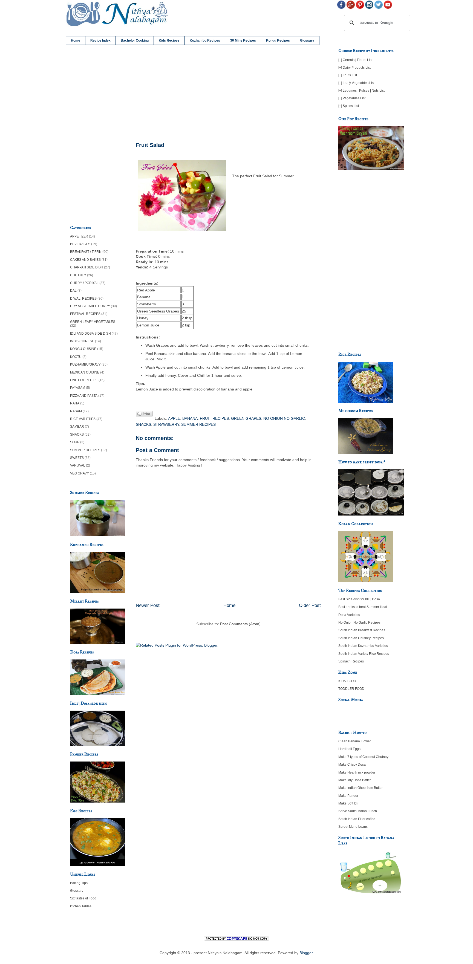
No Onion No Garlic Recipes (359, 622)
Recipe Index (100, 40)
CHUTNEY (78, 275)
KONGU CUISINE (83, 349)
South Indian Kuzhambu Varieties (363, 646)
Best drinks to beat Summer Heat (362, 607)
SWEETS (77, 458)
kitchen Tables (80, 906)
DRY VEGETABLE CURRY (90, 306)
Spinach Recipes (351, 661)
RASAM (76, 411)
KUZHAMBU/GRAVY (85, 364)
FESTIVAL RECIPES (85, 314)
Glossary (307, 40)
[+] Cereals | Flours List (355, 60)
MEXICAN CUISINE (84, 372)
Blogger (306, 953)
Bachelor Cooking (135, 40)
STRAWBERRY (166, 424)
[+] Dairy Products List (354, 68)
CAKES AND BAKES (85, 260)
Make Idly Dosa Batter (354, 780)
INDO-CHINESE (82, 341)
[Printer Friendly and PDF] (144, 414)
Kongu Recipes (278, 40)
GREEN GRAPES (246, 418)
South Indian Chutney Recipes (361, 638)
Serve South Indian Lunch (357, 811)
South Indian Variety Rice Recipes (363, 654)
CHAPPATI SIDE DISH (86, 267)
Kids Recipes (169, 40)
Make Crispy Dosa (352, 764)
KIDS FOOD (347, 681)
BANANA (190, 418)
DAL (73, 291)
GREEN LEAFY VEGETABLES (92, 322)
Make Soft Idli (348, 803)
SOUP (74, 442)
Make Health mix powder (356, 772)
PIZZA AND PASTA (83, 396)
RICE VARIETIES (83, 419)
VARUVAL (77, 465)
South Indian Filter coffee (356, 819)
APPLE (174, 418)
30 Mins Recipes (243, 40)
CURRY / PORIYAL (84, 283)
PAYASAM (77, 388)
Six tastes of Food (83, 898)
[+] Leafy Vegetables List (356, 83)
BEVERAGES (80, 244)
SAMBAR (77, 427)
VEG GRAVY (79, 473)
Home (75, 40)
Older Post (310, 605)
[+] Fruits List (347, 75)
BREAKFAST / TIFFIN (86, 252)
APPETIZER (79, 236)
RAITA (74, 403)
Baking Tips (79, 883)
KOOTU (76, 357)
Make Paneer (348, 796)
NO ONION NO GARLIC (284, 418)
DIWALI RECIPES (83, 298)
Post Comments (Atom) (240, 624)
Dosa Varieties (349, 615)
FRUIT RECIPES (214, 418)
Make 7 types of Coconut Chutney (363, 757)
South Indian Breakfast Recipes (361, 630)
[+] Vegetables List (351, 98)
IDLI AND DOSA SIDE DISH (90, 333)
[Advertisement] (228, 93)
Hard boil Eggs (349, 749)
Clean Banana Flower (354, 741)
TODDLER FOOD (351, 689)
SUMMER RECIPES (198, 424)
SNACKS (143, 424)
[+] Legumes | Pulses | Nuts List (361, 90)
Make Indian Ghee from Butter (360, 788)
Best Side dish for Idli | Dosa (359, 599)
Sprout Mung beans (353, 827)
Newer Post (148, 605)
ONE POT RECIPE (84, 380)
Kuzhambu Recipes (205, 40)
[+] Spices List (348, 106)
